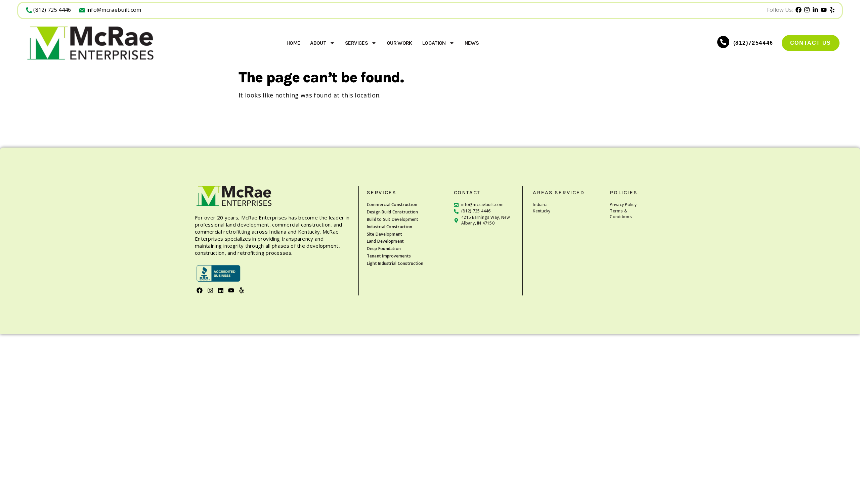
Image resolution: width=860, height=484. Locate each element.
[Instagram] (210, 290)
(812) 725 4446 (52, 9)
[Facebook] (200, 290)
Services (356, 43)
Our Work (399, 43)
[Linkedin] (220, 290)
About (318, 43)
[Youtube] (231, 290)
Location (434, 43)
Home (293, 43)
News (472, 43)
